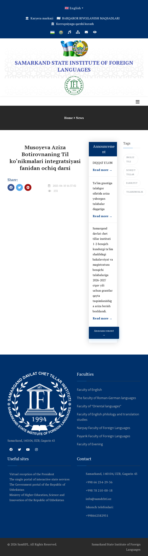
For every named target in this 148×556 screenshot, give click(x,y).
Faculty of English (89, 390)
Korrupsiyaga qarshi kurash (75, 24)
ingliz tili (130, 159)
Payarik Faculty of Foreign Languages (103, 436)
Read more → (102, 170)
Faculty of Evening (90, 444)
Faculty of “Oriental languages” (99, 406)
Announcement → (104, 333)
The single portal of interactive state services (39, 479)
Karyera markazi (41, 18)
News (80, 118)
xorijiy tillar (130, 172)
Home (68, 118)
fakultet (131, 182)
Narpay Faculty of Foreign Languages (103, 428)
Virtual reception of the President (31, 474)
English (75, 8)
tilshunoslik (134, 191)
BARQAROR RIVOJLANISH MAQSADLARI (90, 18)
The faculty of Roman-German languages (106, 398)
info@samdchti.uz (98, 499)
